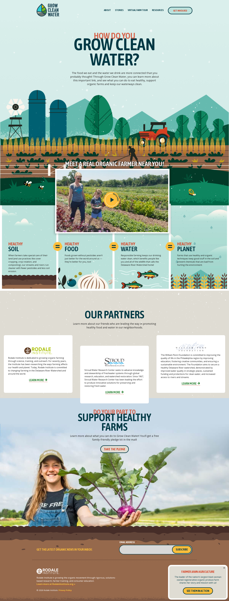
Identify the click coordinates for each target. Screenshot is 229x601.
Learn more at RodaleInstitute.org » (56, 584)
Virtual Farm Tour (138, 10)
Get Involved (180, 10)
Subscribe (182, 549)
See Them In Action (198, 591)
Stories (119, 10)
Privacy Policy (65, 590)
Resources (158, 10)
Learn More (36, 380)
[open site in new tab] (38, 350)
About (107, 10)
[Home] (48, 10)
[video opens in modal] (114, 201)
